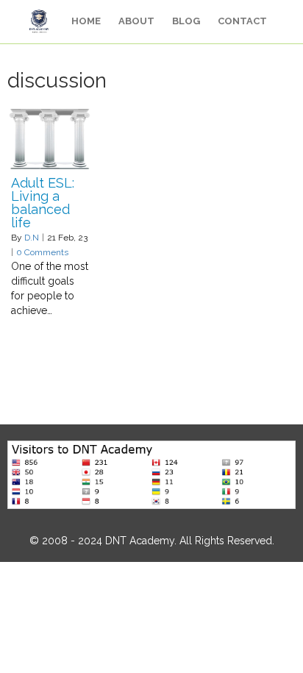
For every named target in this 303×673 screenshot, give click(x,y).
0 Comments (42, 252)
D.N (31, 237)
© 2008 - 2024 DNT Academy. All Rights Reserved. (151, 540)
